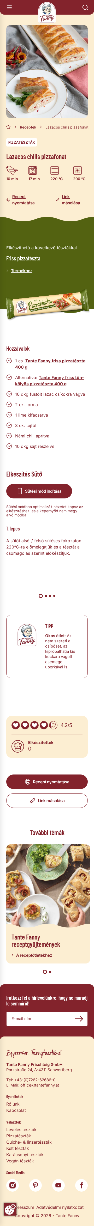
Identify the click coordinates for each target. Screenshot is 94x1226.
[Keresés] (85, 7)
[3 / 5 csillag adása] (34, 725)
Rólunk (13, 1104)
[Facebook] (81, 1185)
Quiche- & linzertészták (29, 1142)
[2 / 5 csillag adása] (25, 725)
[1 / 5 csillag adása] (15, 725)
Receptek (28, 127)
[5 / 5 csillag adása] (53, 725)
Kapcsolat (16, 1110)
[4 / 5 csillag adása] (44, 725)
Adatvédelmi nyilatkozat (60, 1207)
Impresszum (22, 1207)
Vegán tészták (20, 1160)
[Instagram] (12, 1185)
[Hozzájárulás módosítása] (10, 1209)
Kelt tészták (17, 1148)
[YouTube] (58, 1185)
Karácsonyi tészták (25, 1154)
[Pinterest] (35, 1185)
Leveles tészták (21, 1129)
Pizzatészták (21, 142)
